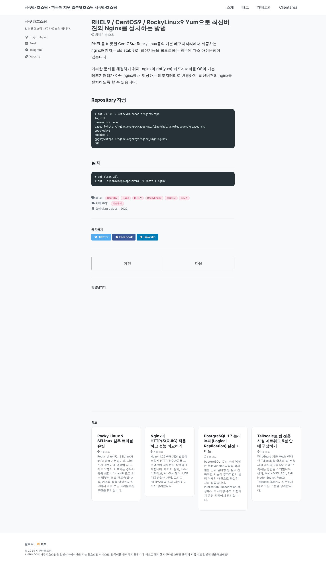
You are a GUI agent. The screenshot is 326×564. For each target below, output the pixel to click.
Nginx (126, 198)
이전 (127, 263)
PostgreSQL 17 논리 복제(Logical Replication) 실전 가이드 (222, 444)
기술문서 (171, 198)
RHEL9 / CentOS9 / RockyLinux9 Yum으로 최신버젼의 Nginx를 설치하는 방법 (160, 25)
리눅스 (184, 198)
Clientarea (288, 7)
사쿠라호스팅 (36, 21)
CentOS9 (112, 198)
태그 (245, 7)
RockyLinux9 (154, 198)
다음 (198, 263)
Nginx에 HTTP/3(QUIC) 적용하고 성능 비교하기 (168, 441)
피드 (43, 544)
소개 (230, 7)
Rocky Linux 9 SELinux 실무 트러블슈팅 (115, 441)
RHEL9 (138, 198)
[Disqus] (163, 346)
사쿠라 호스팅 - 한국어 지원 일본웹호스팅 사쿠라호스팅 (71, 7)
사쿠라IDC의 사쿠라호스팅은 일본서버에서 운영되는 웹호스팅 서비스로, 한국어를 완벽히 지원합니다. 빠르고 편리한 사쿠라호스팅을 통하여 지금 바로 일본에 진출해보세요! (126, 554)
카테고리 (264, 7)
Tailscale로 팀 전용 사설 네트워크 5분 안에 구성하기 (275, 441)
